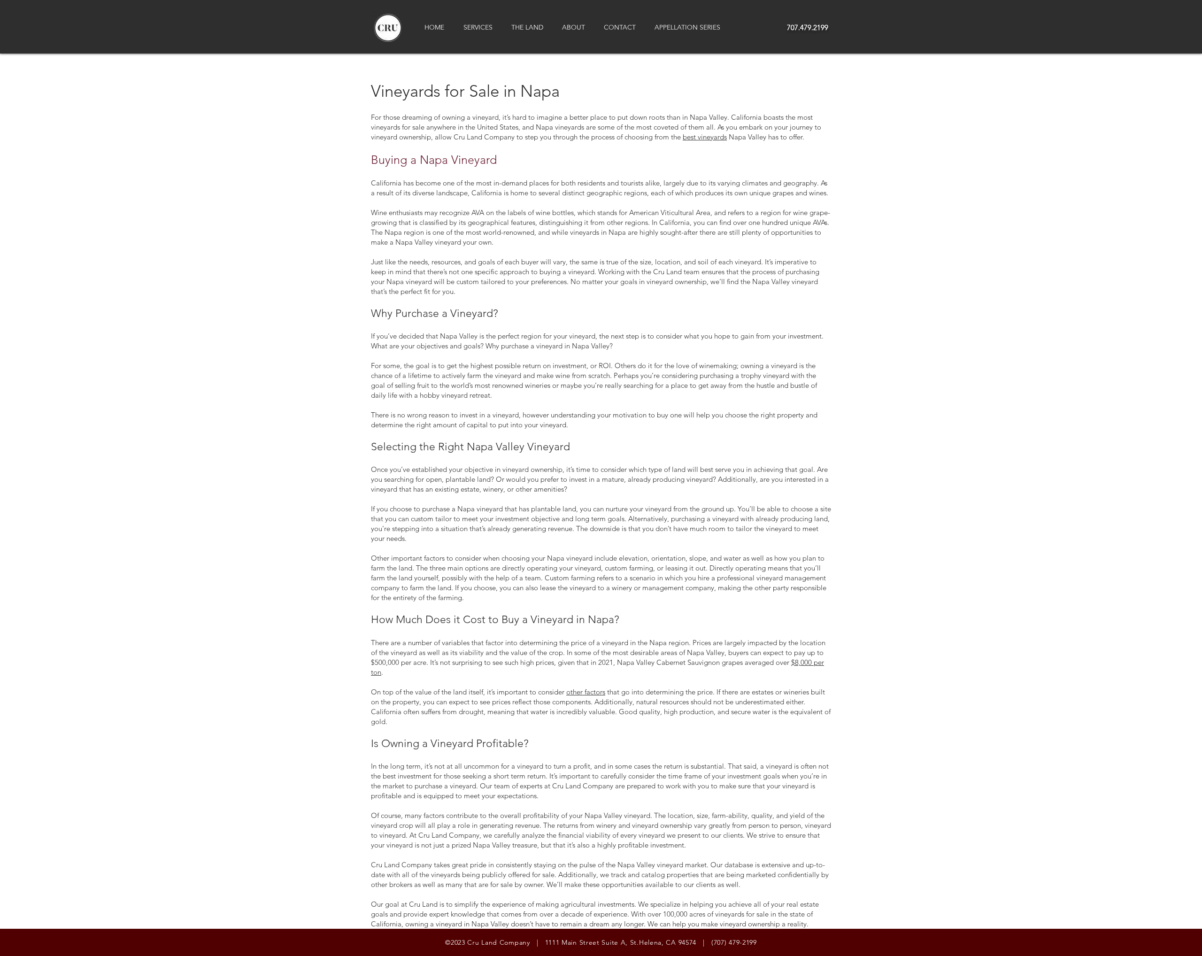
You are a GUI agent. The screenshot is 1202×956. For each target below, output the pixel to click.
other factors (585, 691)
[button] (480, 27)
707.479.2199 (807, 27)
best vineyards (705, 136)
